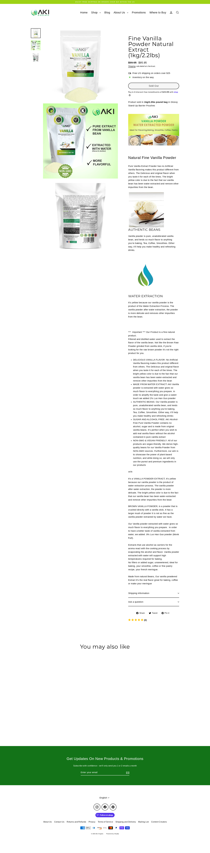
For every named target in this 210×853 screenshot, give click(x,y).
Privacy (92, 822)
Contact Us (59, 822)
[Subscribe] (127, 772)
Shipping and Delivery (125, 822)
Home (84, 12)
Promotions (139, 12)
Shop (94, 12)
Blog (107, 12)
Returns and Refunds (76, 822)
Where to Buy (157, 12)
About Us (120, 12)
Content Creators (159, 822)
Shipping (132, 66)
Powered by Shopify (112, 833)
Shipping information (138, 593)
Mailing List (143, 822)
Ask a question (135, 602)
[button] (137, 620)
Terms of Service (105, 822)
